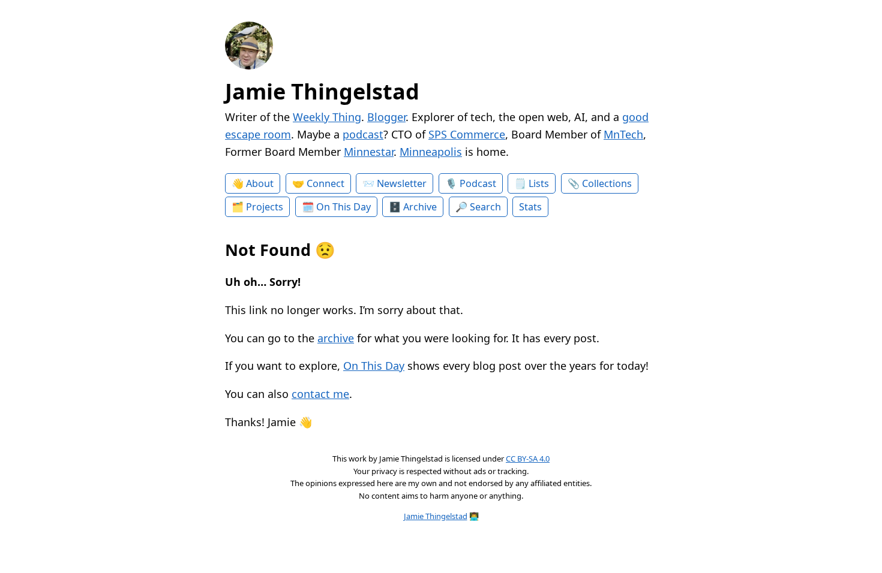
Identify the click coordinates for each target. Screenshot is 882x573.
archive (335, 338)
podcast (363, 134)
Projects (264, 206)
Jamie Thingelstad (322, 91)
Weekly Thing (327, 117)
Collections (607, 183)
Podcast (478, 183)
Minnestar (369, 151)
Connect (325, 183)
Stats (530, 206)
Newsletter (402, 183)
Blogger (386, 117)
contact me (320, 394)
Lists (539, 183)
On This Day (343, 206)
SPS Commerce (466, 134)
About (260, 183)
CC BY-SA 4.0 (528, 458)
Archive (420, 206)
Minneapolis (431, 151)
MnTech (623, 134)
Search (485, 206)
